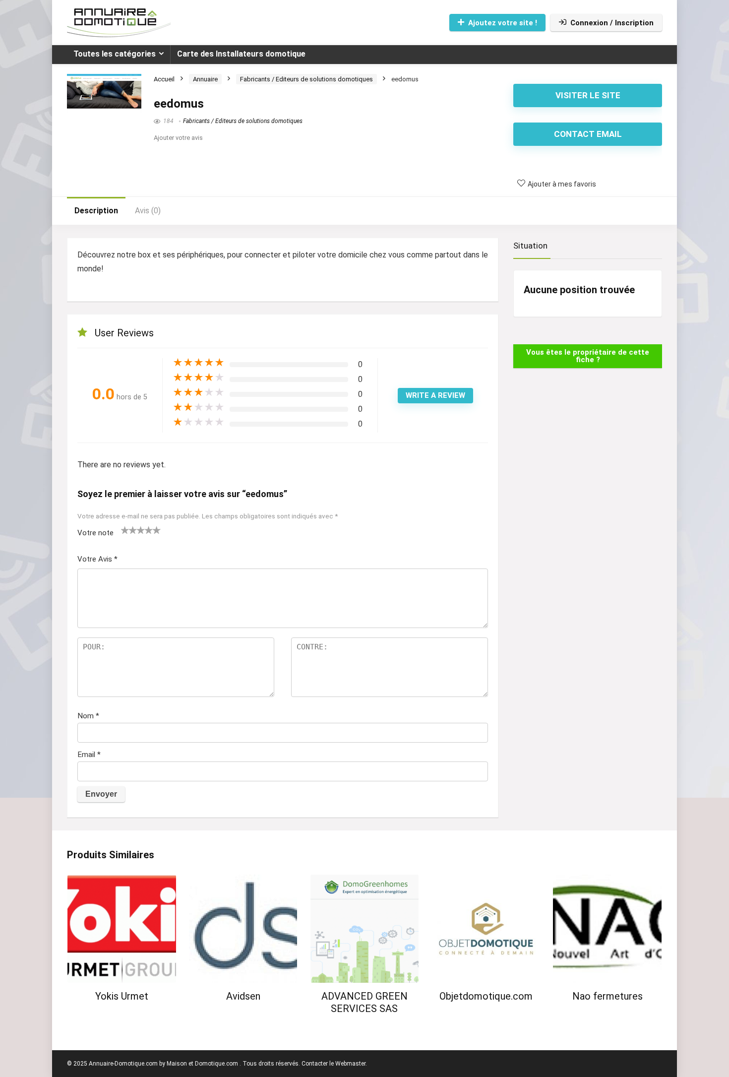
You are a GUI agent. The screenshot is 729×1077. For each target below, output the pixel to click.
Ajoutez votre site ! (502, 22)
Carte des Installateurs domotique (241, 54)
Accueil (164, 79)
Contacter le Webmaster (333, 1063)
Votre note (95, 532)
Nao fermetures (607, 996)
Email (89, 754)
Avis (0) (148, 210)
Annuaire (205, 79)
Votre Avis (97, 559)
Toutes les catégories (114, 54)
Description (96, 210)
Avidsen (243, 996)
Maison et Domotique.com (202, 1063)
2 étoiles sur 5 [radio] (129, 530)
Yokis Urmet (121, 996)
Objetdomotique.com (486, 996)
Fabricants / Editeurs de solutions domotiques (306, 79)
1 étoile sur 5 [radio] (125, 530)
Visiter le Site (587, 95)
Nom (88, 715)
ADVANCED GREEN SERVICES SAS (364, 1002)
